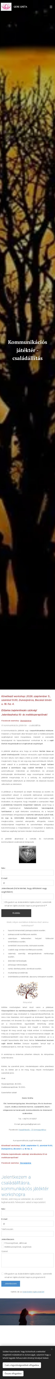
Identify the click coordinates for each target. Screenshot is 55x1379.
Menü (51, 6)
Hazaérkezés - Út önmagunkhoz (32, 1130)
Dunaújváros (26, 721)
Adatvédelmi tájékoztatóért (33, 1292)
